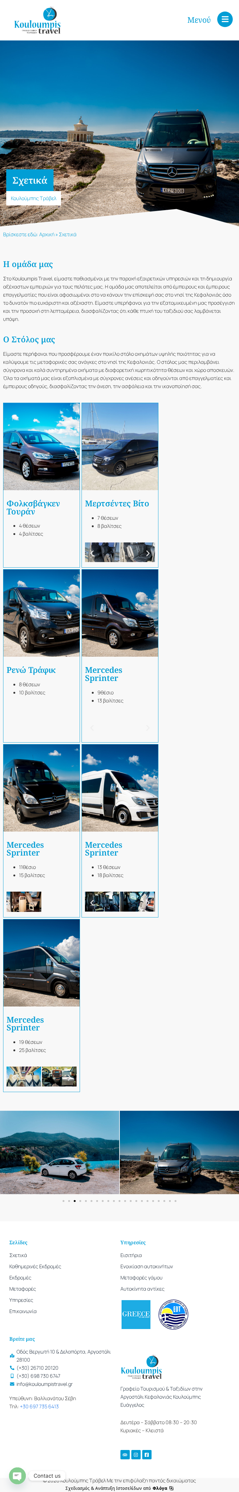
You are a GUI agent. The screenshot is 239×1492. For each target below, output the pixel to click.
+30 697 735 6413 (39, 1406)
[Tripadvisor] (125, 1454)
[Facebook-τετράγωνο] (147, 1454)
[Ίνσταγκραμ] (136, 1454)
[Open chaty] (17, 1475)
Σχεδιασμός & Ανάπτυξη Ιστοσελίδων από (116, 1488)
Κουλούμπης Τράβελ (83, 1480)
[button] (92, 553)
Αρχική (46, 234)
